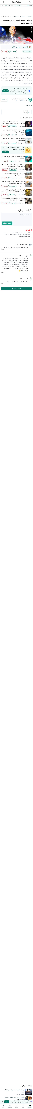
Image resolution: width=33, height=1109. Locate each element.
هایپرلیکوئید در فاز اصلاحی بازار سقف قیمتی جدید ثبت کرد (13, 157)
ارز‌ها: (30, 6)
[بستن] (3, 1102)
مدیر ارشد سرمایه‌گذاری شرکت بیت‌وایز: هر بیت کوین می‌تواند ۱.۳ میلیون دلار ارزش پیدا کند (13, 122)
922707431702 (24, 245)
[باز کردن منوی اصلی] (30, 2)
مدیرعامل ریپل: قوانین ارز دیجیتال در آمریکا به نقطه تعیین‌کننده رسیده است (13, 165)
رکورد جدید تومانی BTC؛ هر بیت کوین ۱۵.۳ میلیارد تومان (13, 139)
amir (27, 279)
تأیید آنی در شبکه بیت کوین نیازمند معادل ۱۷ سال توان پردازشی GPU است (13, 199)
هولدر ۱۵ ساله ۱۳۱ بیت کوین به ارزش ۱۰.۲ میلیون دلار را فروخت (14, 131)
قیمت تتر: (23, 6)
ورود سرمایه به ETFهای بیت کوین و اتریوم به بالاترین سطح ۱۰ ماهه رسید (13, 182)
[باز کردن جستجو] (3, 2)
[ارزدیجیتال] (16, 2)
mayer (26, 256)
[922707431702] (30, 244)
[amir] (30, 278)
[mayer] (30, 255)
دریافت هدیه (5, 152)
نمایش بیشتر (17, 289)
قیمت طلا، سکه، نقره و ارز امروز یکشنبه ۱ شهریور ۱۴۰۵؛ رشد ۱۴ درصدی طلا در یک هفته (13, 191)
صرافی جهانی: (10, 6)
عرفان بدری (29, 105)
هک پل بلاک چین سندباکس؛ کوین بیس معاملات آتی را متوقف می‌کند (14, 174)
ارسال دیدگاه (7, 223)
